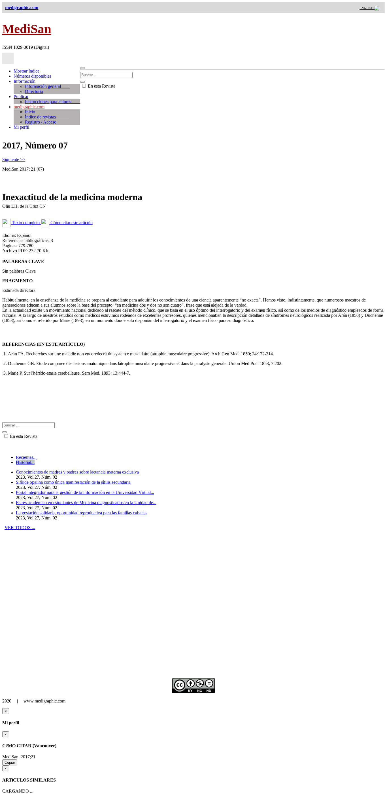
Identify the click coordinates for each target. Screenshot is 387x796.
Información (24, 81)
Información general (47, 86)
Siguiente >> (13, 159)
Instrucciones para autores (52, 101)
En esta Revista (101, 86)
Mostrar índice (26, 71)
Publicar (21, 96)
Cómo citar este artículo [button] (71, 222)
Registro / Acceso (40, 122)
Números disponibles (32, 76)
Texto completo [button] (26, 222)
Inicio (30, 111)
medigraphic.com (29, 106)
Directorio (34, 91)
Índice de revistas (47, 116)
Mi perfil (21, 127)
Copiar (10, 762)
